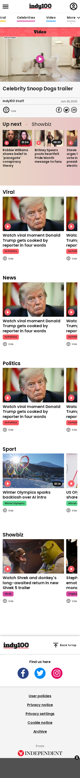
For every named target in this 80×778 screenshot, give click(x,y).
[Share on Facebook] (59, 110)
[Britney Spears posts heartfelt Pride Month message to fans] (49, 138)
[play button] (40, 59)
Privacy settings (40, 713)
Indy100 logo (40, 6)
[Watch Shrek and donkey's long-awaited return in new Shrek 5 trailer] (33, 556)
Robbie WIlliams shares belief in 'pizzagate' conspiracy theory (15, 158)
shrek (8, 594)
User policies (40, 696)
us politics (11, 251)
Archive (40, 731)
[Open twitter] (40, 673)
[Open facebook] (23, 673)
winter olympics (14, 503)
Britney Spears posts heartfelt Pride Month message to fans (48, 156)
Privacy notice (40, 704)
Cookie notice (40, 722)
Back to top (68, 645)
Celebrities (26, 18)
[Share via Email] (74, 110)
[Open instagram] (56, 673)
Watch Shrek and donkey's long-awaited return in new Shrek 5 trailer (30, 582)
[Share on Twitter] (66, 110)
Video (51, 18)
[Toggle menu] (7, 7)
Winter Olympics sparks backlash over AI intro (26, 494)
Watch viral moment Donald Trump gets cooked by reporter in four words (31, 240)
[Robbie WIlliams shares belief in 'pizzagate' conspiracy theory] (17, 138)
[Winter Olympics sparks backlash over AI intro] (33, 470)
